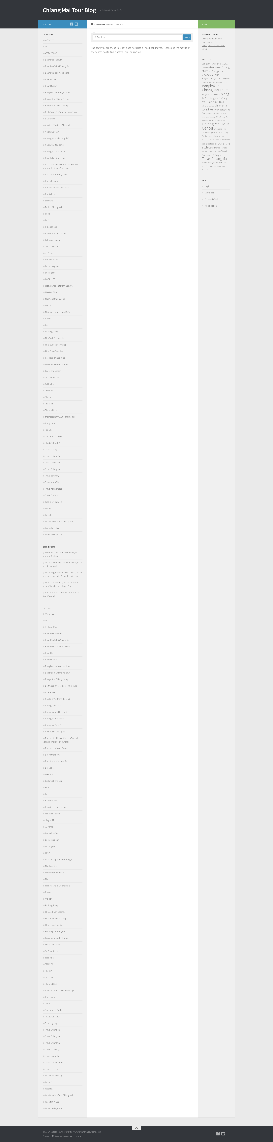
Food (47, 213)
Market (48, 305)
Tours (219, 151)
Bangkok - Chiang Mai (211, 63)
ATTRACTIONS (51, 53)
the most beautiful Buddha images (60, 416)
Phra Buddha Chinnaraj (55, 344)
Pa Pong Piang (51, 331)
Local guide (50, 272)
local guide (206, 144)
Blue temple (50, 118)
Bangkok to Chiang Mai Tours (215, 87)
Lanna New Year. (52, 259)
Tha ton (48, 397)
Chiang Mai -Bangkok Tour (214, 100)
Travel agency (51, 449)
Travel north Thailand (54, 488)
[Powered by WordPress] (53, 1136)
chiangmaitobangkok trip (211, 117)
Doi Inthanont (210, 136)
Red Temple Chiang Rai (55, 357)
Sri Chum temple (52, 377)
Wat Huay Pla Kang (53, 502)
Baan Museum (51, 86)
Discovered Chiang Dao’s (56, 174)
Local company (52, 266)
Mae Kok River (51, 292)
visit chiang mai (219, 166)
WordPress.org (210, 205)
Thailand (49, 403)
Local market (214, 147)
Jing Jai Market (51, 246)
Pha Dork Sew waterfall (55, 338)
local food (226, 139)
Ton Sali (48, 429)
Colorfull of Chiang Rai (55, 158)
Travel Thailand (51, 495)
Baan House (50, 79)
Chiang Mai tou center (54, 144)
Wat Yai (48, 508)
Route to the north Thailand (57, 364)
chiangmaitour (221, 120)
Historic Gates (51, 226)
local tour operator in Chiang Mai (59, 285)
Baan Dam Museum (53, 59)
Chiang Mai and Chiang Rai (57, 138)
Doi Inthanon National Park (57, 187)
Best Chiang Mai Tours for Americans (61, 112)
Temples (204, 151)
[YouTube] (76, 24)
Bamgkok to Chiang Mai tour (57, 92)
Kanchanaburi (206, 140)
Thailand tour (51, 410)
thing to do (50, 423)
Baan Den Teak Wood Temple (57, 72)
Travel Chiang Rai (52, 456)
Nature (48, 318)
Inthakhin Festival (53, 240)
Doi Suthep (50, 194)
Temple (224, 147)
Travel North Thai (52, 482)
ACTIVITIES (49, 40)
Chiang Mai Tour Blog (69, 10)
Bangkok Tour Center (211, 42)
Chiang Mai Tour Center (55, 151)
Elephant (49, 200)
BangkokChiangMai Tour (212, 78)
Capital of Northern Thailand (57, 125)
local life (213, 144)
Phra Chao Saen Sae (54, 351)
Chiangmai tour (210, 120)
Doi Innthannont (52, 181)
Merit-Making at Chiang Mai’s (57, 312)
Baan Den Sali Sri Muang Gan (57, 66)
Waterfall (49, 515)
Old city (48, 325)
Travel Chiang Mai (215, 158)
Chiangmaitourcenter (214, 132)
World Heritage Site (53, 534)
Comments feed (211, 199)
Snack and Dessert (53, 371)
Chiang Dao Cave (52, 131)
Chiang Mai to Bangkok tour (220, 113)
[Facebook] (71, 24)
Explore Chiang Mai (53, 207)
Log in (207, 186)
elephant (218, 136)
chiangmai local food (208, 106)
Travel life (219, 163)
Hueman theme (75, 1136)
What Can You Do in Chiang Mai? (59, 521)
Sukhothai (49, 384)
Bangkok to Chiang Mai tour (57, 99)
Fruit (47, 220)
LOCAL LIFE (50, 279)
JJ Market (49, 253)
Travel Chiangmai (52, 462)
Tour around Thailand (54, 436)
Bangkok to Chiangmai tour (219, 82)
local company (216, 140)
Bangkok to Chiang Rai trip (57, 105)
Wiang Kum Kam (52, 528)
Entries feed (209, 192)
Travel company (52, 475)
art (46, 46)
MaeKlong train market (55, 299)
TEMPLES (49, 390)
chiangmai (213, 98)
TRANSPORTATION (52, 443)
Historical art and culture (55, 233)
